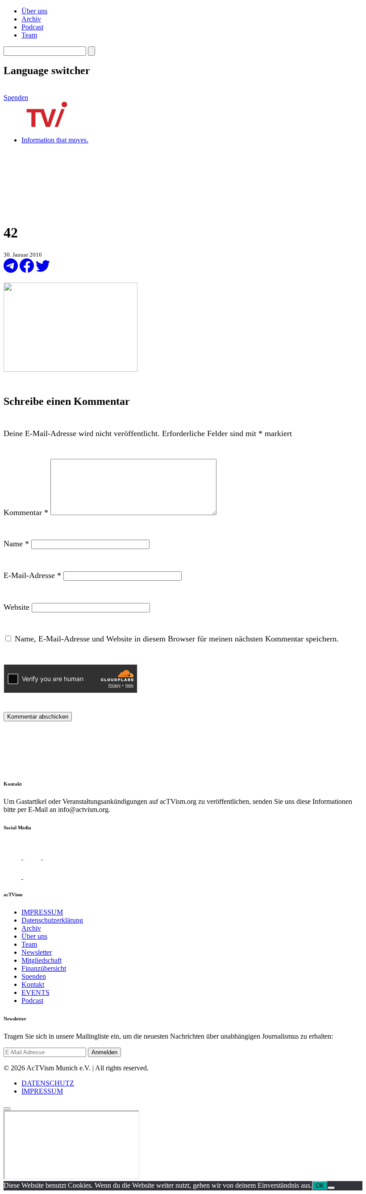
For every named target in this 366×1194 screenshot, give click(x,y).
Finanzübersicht (43, 968)
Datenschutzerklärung (52, 920)
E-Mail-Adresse (32, 575)
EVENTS (35, 992)
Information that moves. (54, 140)
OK (320, 1185)
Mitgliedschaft (41, 960)
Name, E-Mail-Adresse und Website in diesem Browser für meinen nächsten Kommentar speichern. (177, 638)
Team (29, 35)
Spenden (16, 97)
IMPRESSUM (42, 912)
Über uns (34, 11)
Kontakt (32, 984)
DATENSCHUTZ (47, 1083)
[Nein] (331, 1187)
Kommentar (26, 512)
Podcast (32, 27)
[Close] (7, 1108)
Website (16, 607)
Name (16, 543)
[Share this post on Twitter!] (43, 270)
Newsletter (36, 952)
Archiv (31, 19)
